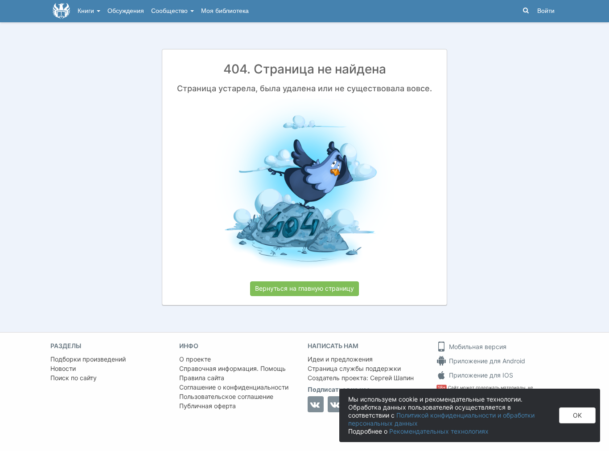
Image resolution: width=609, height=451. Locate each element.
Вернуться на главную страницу (304, 288)
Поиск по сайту (73, 378)
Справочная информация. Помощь (232, 368)
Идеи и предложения (340, 359)
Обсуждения (125, 11)
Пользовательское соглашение (226, 396)
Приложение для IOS (480, 375)
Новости (63, 368)
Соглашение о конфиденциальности (233, 387)
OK (577, 415)
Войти (546, 11)
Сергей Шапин (392, 378)
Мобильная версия (476, 346)
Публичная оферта (207, 406)
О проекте (195, 359)
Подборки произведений (88, 359)
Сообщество (170, 11)
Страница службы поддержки (354, 368)
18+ (441, 387)
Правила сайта (201, 378)
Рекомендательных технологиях (439, 431)
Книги (87, 11)
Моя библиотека (225, 11)
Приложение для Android (486, 361)
